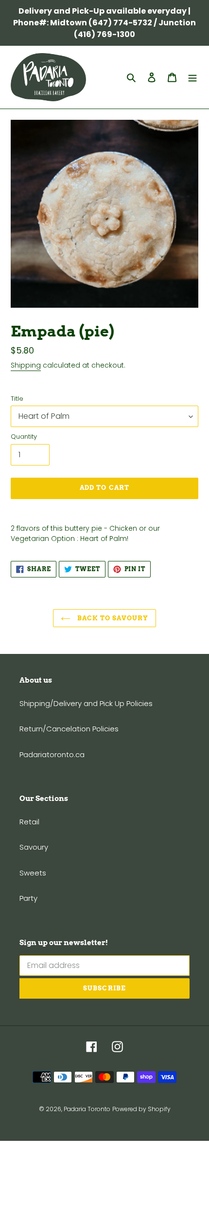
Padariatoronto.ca (52, 754)
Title (17, 398)
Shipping (26, 365)
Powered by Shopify (141, 1109)
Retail (29, 822)
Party (28, 898)
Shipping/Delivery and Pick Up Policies (86, 703)
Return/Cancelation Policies (69, 729)
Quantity (24, 436)
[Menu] (192, 77)
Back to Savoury (112, 618)
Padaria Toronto (87, 1109)
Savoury (33, 847)
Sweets (32, 873)
